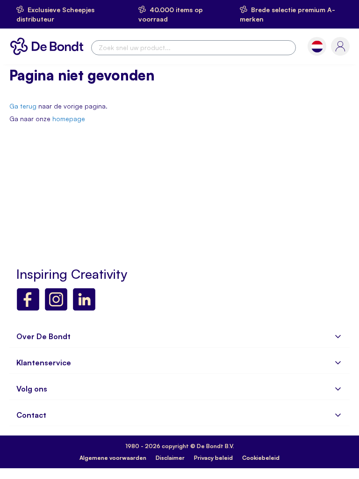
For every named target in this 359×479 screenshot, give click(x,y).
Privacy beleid (213, 457)
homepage (68, 119)
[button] (317, 46)
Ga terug (22, 106)
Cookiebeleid (261, 457)
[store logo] (49, 46)
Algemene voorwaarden (112, 457)
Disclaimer (170, 457)
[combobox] (193, 47)
